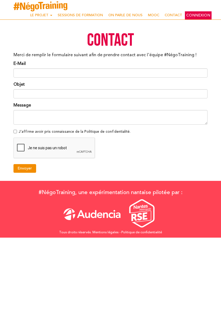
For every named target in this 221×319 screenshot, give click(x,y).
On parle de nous (125, 15)
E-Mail (19, 64)
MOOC (153, 15)
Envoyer (25, 168)
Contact (173, 15)
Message (22, 105)
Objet (19, 84)
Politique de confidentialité (141, 232)
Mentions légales (105, 232)
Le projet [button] (40, 15)
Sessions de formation (80, 15)
